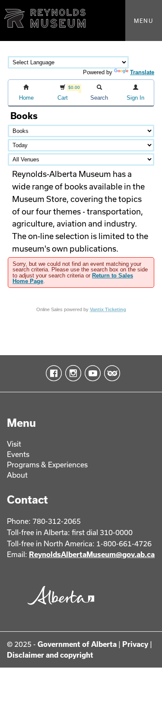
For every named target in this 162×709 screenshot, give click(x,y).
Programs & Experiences (47, 464)
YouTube (91, 373)
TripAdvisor (110, 373)
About (17, 475)
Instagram (71, 373)
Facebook (52, 373)
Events (18, 454)
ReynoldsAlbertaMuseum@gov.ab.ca (92, 554)
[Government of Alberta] (59, 607)
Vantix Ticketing (108, 309)
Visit (14, 444)
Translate (142, 72)
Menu (143, 21)
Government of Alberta (77, 644)
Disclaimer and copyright (50, 655)
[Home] (81, 20)
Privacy (135, 644)
